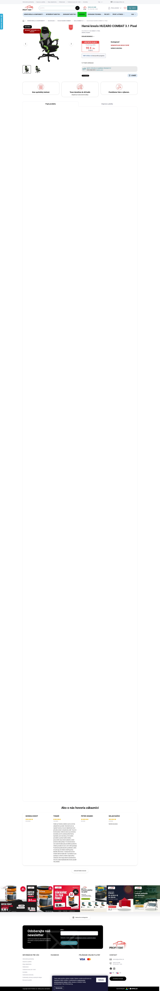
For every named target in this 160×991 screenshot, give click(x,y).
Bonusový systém (27, 980)
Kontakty (85, 2)
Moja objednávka (52, 2)
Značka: (86, 32)
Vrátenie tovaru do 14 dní (74, 2)
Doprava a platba (40, 2)
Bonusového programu (98, 55)
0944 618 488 (117, 963)
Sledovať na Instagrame (81, 917)
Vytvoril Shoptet (120, 988)
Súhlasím (101, 980)
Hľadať (77, 8)
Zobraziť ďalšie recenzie (80, 870)
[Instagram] (114, 968)
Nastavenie (59, 988)
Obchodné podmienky (28, 2)
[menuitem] (34, 14)
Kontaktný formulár (118, 978)
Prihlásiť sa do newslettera (69, 943)
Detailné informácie (87, 36)
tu (72, 984)
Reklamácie (62, 2)
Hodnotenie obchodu (28, 974)
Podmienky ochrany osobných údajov (32, 977)
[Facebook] (111, 968)
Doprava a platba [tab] (107, 104)
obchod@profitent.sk (118, 959)
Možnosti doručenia (116, 48)
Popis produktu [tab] (51, 104)
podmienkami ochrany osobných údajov (85, 938)
